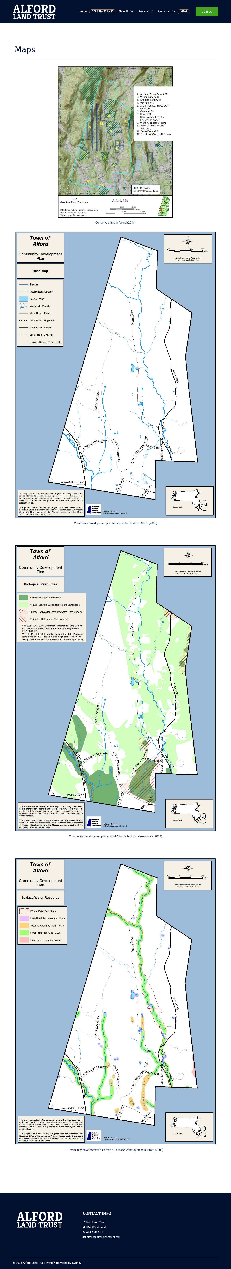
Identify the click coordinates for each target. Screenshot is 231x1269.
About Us (124, 11)
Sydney (76, 1262)
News (184, 11)
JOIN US (207, 11)
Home (83, 11)
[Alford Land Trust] (34, 11)
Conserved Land (102, 11)
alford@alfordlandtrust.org (103, 1237)
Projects (143, 11)
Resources (164, 11)
